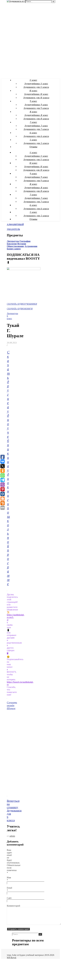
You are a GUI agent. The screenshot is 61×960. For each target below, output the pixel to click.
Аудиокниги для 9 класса (36, 108)
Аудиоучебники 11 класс (36, 83)
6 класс (33, 133)
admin (12, 836)
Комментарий (13, 906)
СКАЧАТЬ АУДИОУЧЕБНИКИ (22, 304)
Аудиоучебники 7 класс (36, 126)
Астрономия (31, 246)
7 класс (33, 122)
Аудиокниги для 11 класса (36, 87)
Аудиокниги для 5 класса (36, 143)
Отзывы (33, 147)
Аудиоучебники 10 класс (36, 94)
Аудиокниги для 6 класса (36, 136)
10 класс (33, 90)
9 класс (33, 101)
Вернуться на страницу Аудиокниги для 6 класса (14, 810)
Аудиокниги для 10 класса (36, 98)
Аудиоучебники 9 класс (36, 105)
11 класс (33, 80)
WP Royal (11, 957)
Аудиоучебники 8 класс (36, 115)
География (25, 241)
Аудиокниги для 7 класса (36, 129)
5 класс (33, 140)
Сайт (9, 898)
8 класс (33, 112)
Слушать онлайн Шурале (12, 705)
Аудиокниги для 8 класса (36, 119)
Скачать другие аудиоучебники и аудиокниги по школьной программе (8, 468)
